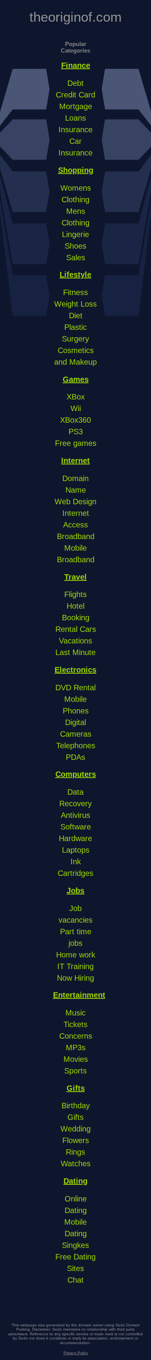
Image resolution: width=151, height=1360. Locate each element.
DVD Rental (75, 687)
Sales (75, 257)
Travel (75, 577)
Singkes (75, 1245)
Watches (76, 1163)
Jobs (75, 890)
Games (76, 379)
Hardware (75, 838)
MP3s (76, 1047)
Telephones (75, 745)
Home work (75, 954)
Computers (75, 774)
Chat (75, 1280)
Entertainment (79, 995)
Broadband (75, 536)
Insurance (75, 129)
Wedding (75, 1129)
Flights (75, 594)
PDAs (75, 757)
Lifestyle (75, 274)
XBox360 (75, 420)
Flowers (75, 1140)
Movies (75, 1059)
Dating (75, 1181)
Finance (75, 65)
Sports (75, 1070)
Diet (75, 315)
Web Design (75, 501)
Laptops (75, 850)
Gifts (76, 1088)
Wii (75, 408)
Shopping (75, 170)
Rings (75, 1152)
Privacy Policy (75, 1353)
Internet (75, 460)
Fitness (75, 292)
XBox (76, 396)
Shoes (75, 246)
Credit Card (75, 94)
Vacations (75, 640)
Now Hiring (75, 978)
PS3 (76, 431)
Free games (75, 443)
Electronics (75, 669)
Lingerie (75, 234)
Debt (75, 83)
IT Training (75, 966)
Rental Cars (75, 629)
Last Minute (75, 652)
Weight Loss (75, 304)
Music (75, 1012)
